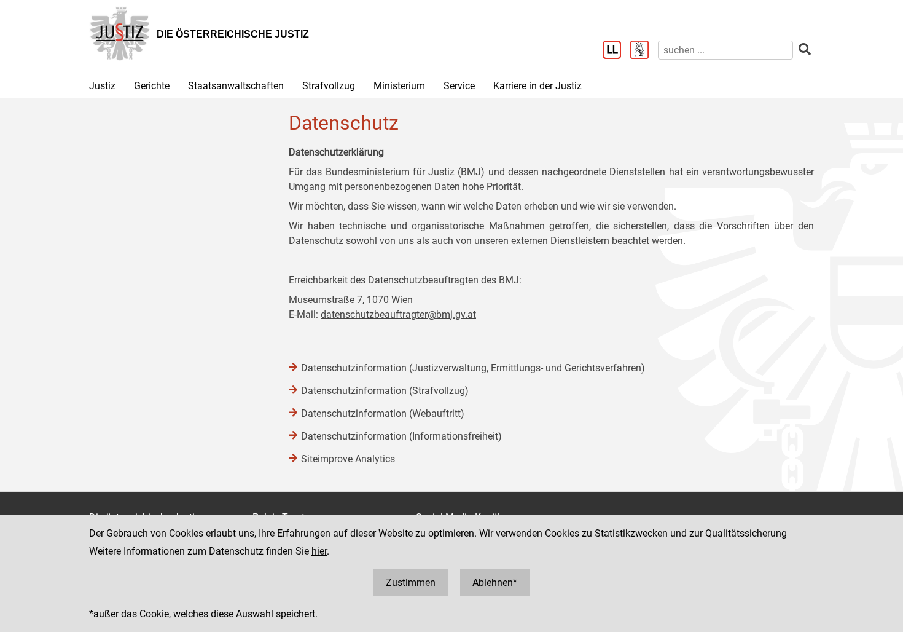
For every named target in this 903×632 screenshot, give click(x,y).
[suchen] (805, 49)
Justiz (102, 86)
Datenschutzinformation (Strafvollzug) (385, 391)
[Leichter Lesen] (616, 51)
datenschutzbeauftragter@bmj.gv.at (398, 314)
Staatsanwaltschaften (236, 86)
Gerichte (152, 86)
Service (459, 86)
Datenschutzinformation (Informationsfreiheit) (401, 436)
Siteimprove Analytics (348, 459)
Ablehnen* (494, 582)
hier (319, 551)
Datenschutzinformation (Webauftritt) (382, 413)
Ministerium (399, 86)
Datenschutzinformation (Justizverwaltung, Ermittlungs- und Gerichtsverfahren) (473, 368)
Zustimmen (411, 582)
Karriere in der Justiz (537, 86)
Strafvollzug (328, 86)
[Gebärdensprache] (644, 51)
